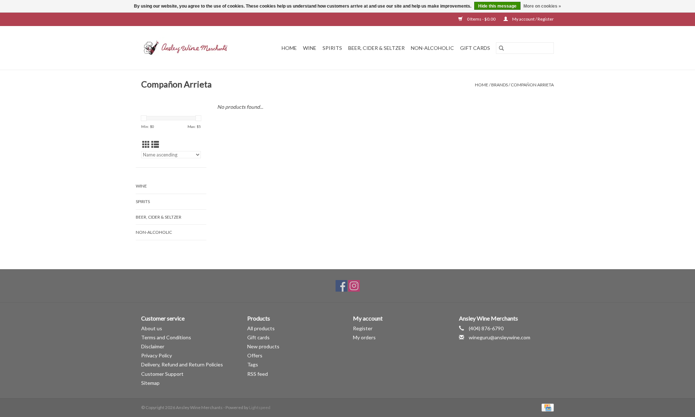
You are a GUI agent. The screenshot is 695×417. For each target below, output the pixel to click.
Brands (499, 84)
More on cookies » (542, 6)
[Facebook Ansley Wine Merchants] (341, 286)
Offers (254, 355)
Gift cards (475, 48)
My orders (364, 337)
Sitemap (150, 383)
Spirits (332, 48)
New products (263, 346)
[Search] (501, 48)
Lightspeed (259, 407)
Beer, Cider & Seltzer (376, 48)
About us (151, 328)
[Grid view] (146, 144)
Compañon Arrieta (532, 84)
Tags (252, 364)
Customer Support (162, 374)
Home (289, 48)
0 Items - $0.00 (481, 19)
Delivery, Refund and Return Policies (182, 364)
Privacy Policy (156, 355)
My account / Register (532, 19)
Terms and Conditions (166, 337)
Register (362, 328)
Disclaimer (152, 346)
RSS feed (257, 374)
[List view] (155, 144)
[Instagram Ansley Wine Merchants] (354, 286)
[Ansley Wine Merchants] (191, 48)
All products (261, 328)
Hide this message (497, 6)
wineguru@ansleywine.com (499, 337)
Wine (309, 48)
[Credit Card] (546, 407)
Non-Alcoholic (432, 48)
